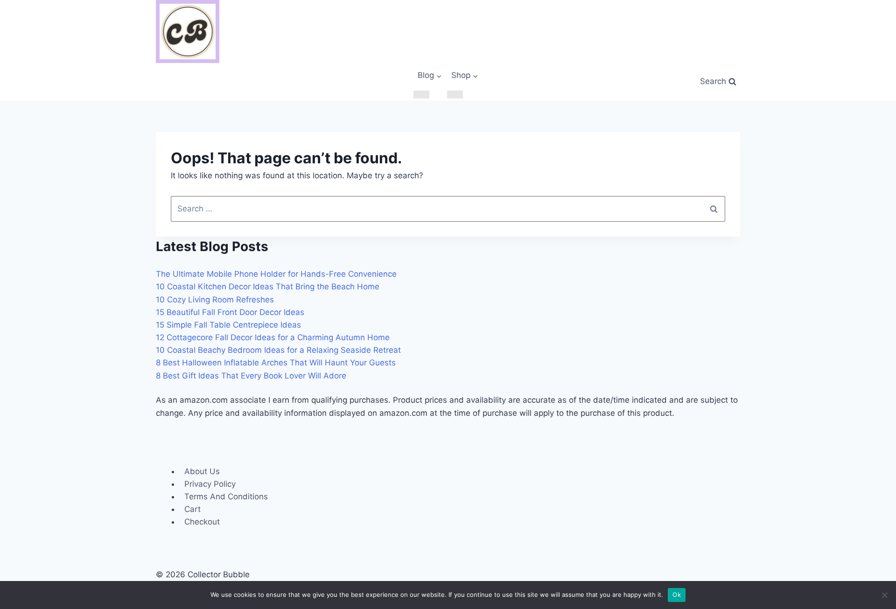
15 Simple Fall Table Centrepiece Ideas (228, 324)
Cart (192, 509)
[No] (884, 595)
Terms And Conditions (226, 496)
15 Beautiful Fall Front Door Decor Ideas (230, 312)
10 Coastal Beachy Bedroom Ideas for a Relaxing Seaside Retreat (278, 350)
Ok (676, 594)
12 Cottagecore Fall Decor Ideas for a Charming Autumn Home (273, 337)
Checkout (202, 521)
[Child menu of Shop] (455, 94)
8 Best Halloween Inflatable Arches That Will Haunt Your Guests (276, 362)
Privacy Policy (210, 484)
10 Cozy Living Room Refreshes (215, 299)
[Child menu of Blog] (421, 94)
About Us (202, 471)
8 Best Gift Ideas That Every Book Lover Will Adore (251, 375)
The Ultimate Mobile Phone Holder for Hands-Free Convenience (276, 274)
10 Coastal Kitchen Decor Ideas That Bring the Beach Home (267, 286)
